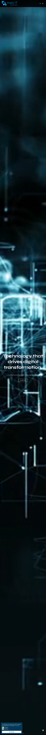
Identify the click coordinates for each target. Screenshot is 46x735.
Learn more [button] (17, 725)
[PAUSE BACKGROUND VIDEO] (43, 730)
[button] (3, 727)
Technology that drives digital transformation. (23, 361)
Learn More (23, 380)
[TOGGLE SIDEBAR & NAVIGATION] (43, 3)
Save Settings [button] (11, 731)
